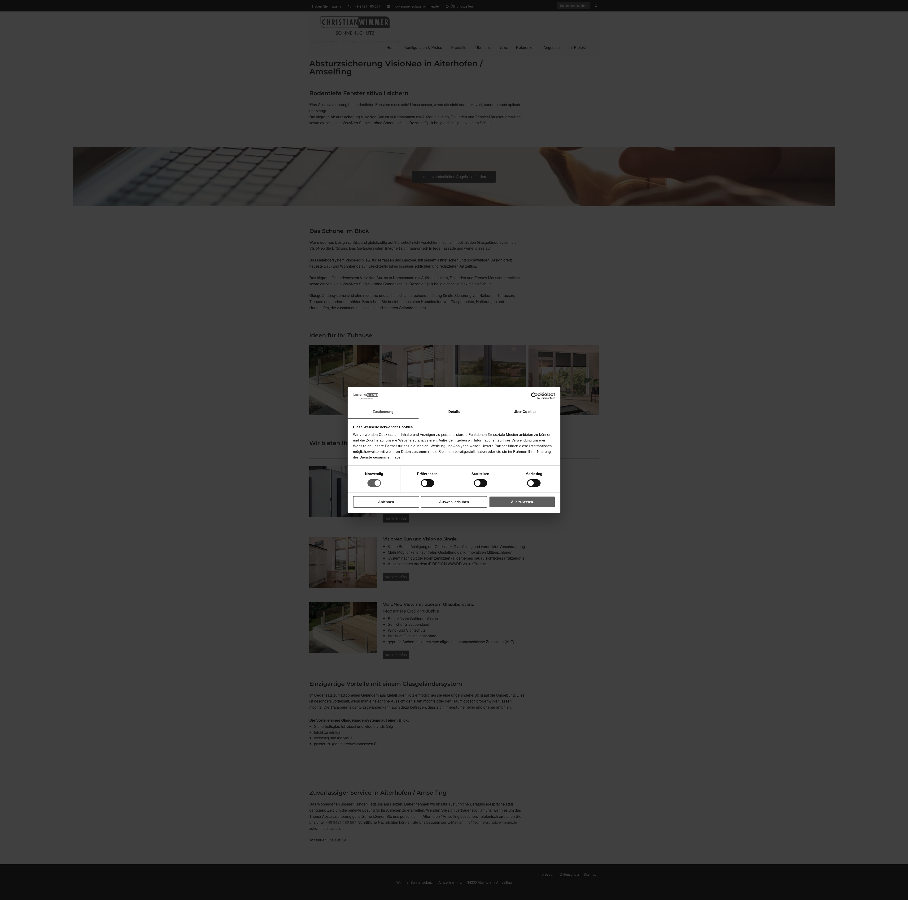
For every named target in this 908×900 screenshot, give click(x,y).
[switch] (427, 483)
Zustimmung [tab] (383, 412)
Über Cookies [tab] (525, 412)
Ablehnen (386, 502)
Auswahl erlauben (454, 502)
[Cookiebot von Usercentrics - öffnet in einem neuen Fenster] (534, 395)
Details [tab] (454, 412)
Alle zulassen (522, 502)
